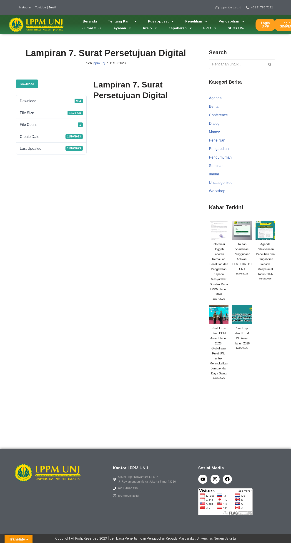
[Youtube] (202, 479)
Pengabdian (229, 21)
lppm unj (99, 63)
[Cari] (270, 64)
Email (52, 7)
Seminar (216, 166)
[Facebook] (227, 479)
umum (214, 174)
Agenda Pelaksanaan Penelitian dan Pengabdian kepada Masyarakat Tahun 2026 (265, 259)
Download (27, 84)
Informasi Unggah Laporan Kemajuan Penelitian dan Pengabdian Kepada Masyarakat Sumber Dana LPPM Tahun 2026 (218, 269)
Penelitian (193, 21)
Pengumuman (220, 157)
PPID (207, 28)
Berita (213, 106)
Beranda (90, 21)
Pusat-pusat (158, 21)
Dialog (214, 123)
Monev (214, 132)
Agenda (215, 98)
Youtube (40, 7)
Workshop (217, 191)
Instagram (26, 7)
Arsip (147, 28)
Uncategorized (221, 182)
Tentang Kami (119, 21)
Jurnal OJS (91, 28)
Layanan (119, 28)
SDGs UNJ (236, 28)
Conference (218, 115)
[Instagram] (215, 479)
